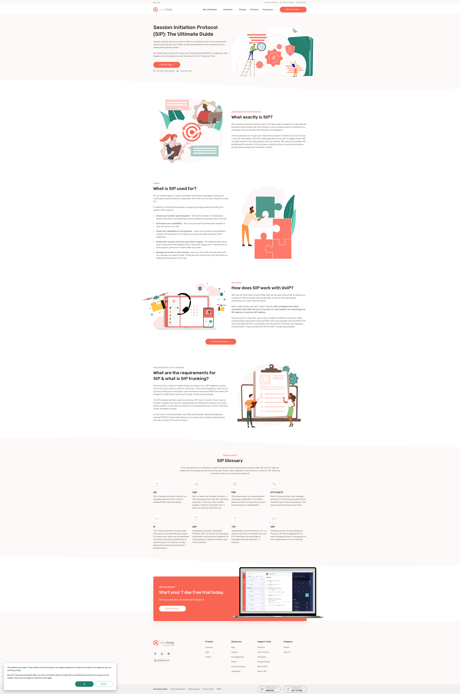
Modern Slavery (194, 689)
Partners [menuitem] (254, 9)
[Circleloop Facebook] (155, 654)
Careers (287, 647)
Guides (234, 662)
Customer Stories (238, 667)
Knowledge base (237, 657)
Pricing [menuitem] (242, 9)
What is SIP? (262, 671)
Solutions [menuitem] (227, 9)
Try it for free (292, 10)
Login (158, 2)
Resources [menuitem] (268, 9)
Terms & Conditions (177, 689)
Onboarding (235, 671)
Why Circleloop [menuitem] (210, 9)
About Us (287, 652)
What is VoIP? (262, 667)
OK (84, 684)
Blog (233, 647)
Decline (103, 684)
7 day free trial (185, 71)
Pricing (208, 657)
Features (209, 647)
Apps (207, 652)
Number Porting (263, 662)
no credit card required (165, 71)
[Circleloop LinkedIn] (162, 654)
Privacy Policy (208, 689)
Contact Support (289, 2)
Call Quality (261, 657)
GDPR (219, 689)
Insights (234, 652)
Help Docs (303, 2)
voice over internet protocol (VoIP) (194, 53)
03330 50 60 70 (272, 2)
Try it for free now (219, 342)
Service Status (263, 652)
